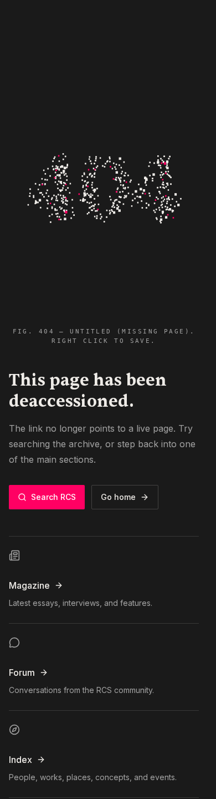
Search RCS (53, 497)
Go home (118, 497)
